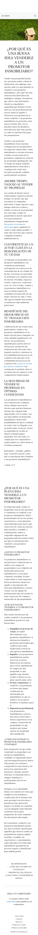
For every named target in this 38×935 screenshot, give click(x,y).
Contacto (19, 919)
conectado (11, 901)
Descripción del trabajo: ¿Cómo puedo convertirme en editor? (19, 875)
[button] (35, 16)
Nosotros (19, 922)
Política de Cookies (19, 925)
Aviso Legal (19, 916)
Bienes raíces (20, 864)
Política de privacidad (19, 928)
